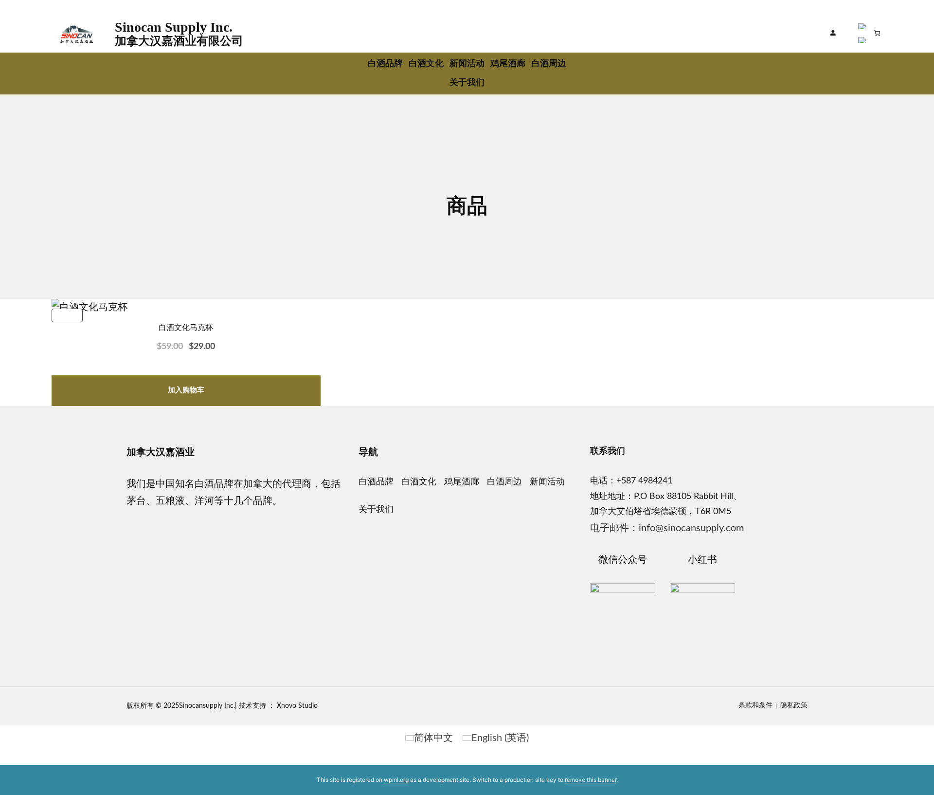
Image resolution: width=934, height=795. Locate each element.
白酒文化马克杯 (186, 327)
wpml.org (396, 779)
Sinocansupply (200, 706)
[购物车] (877, 32)
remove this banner (590, 779)
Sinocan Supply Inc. (174, 27)
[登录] (833, 33)
